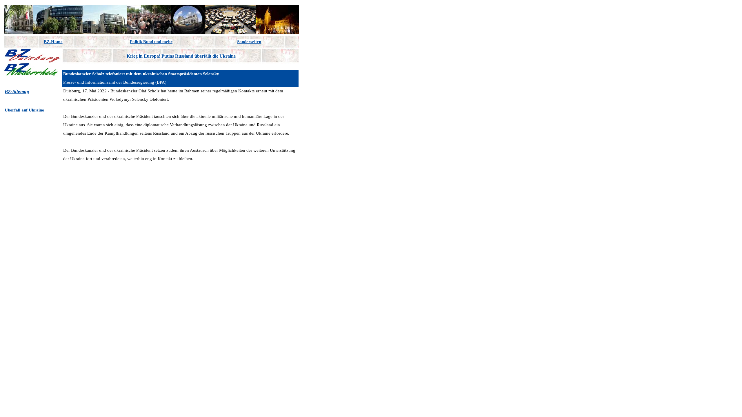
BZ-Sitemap (17, 91)
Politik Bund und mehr (151, 41)
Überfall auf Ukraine (24, 110)
